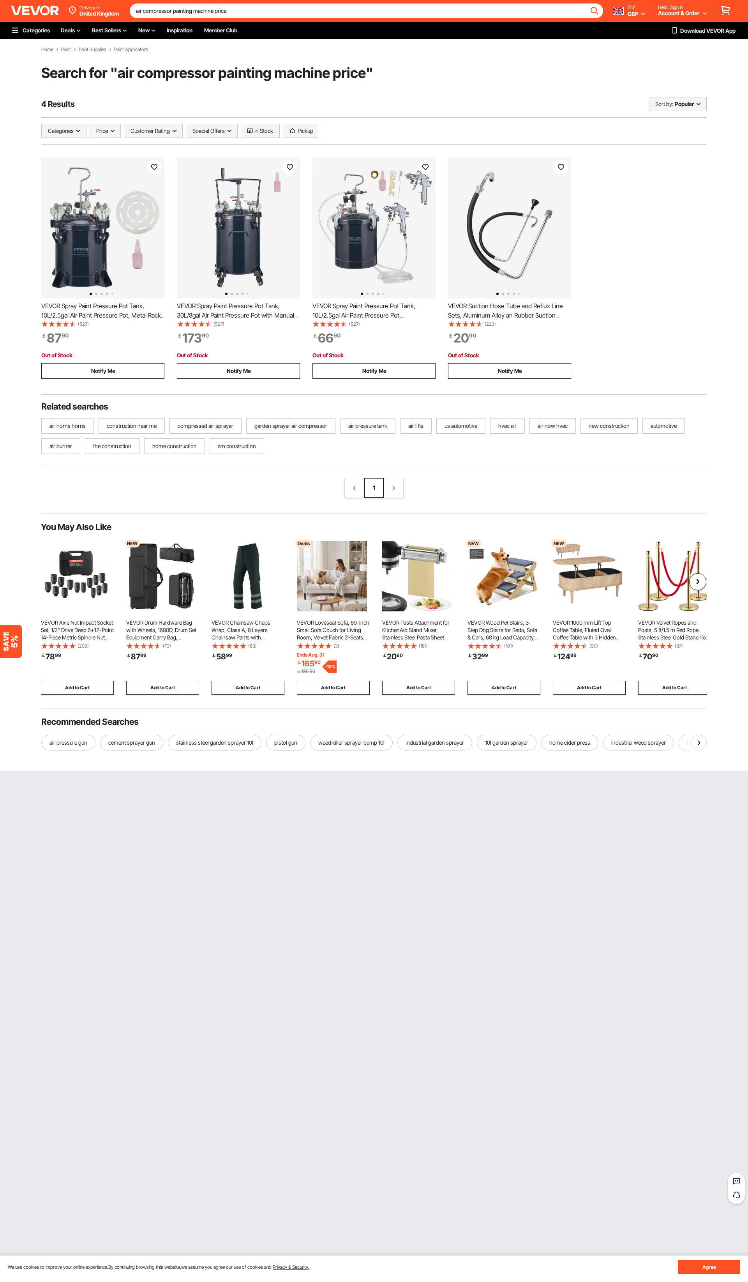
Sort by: (664, 104)
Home (47, 49)
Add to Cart (77, 687)
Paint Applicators (131, 49)
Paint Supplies (92, 49)
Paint (66, 49)
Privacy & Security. (291, 1267)
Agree (709, 1267)
